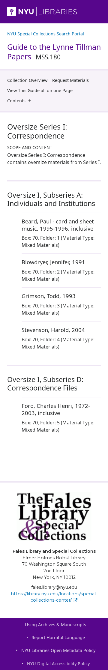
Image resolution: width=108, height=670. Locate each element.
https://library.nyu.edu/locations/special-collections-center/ (54, 597)
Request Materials (70, 80)
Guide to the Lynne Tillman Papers (54, 52)
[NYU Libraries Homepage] (54, 11)
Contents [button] (16, 100)
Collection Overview (27, 80)
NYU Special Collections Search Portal (45, 34)
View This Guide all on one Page (40, 90)
